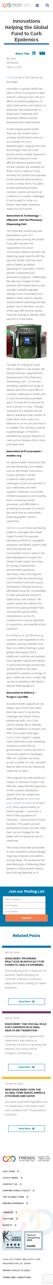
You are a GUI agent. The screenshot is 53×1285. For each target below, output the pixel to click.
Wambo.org (13, 528)
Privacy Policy (12, 1270)
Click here (12, 77)
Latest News (10, 1177)
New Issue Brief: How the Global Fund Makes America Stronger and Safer (25, 1093)
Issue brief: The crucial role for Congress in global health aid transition (25, 1027)
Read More (25, 1002)
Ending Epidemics (13, 1203)
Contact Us (10, 1184)
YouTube (8, 1218)
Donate (7, 1225)
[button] (47, 5)
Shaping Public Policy (16, 1190)
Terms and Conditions (17, 1277)
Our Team (9, 1171)
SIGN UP (26, 918)
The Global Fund (13, 1196)
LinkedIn (8, 1212)
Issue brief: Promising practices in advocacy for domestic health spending (24, 961)
